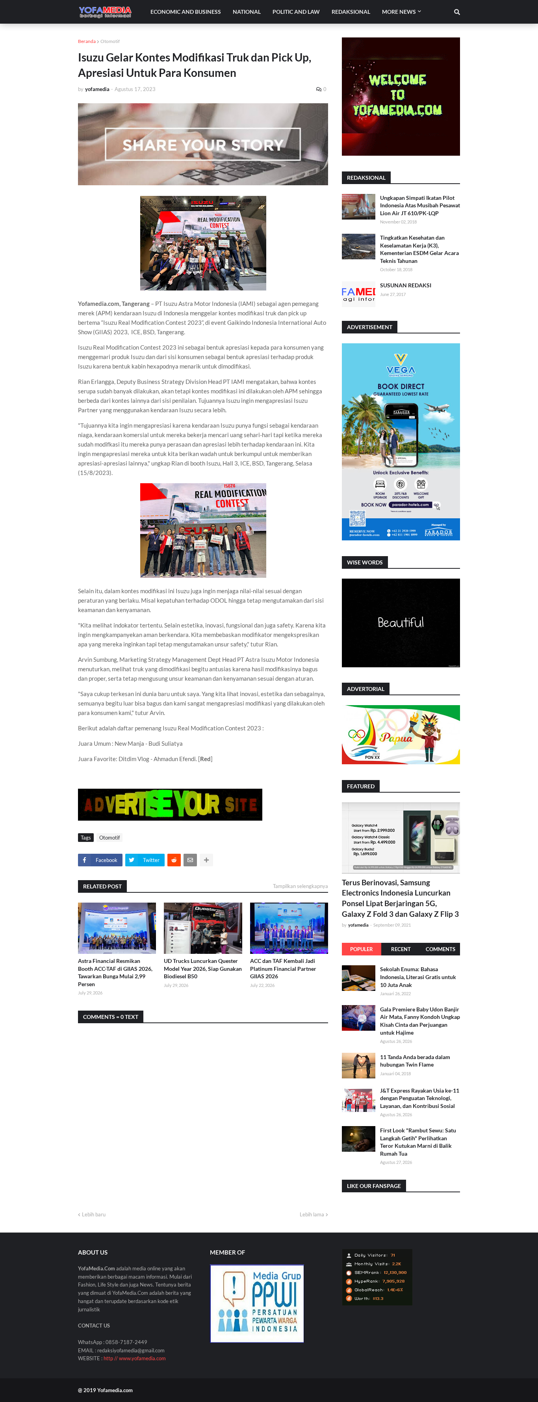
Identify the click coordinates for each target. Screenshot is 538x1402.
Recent (401, 949)
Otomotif (110, 41)
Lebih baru (94, 1214)
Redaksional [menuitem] (351, 11)
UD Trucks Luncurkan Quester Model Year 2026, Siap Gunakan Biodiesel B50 (203, 968)
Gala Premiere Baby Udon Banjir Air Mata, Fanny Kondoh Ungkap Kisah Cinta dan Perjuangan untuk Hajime (420, 1020)
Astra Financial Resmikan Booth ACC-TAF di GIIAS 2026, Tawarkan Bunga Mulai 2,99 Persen (115, 972)
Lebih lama (312, 1214)
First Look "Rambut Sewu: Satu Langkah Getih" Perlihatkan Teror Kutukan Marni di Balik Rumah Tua (418, 1141)
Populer (361, 949)
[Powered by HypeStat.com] (377, 1303)
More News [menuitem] (399, 11)
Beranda (87, 41)
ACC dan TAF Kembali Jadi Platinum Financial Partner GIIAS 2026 (283, 968)
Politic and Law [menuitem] (296, 11)
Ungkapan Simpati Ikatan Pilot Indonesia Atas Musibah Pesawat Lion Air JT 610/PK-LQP (420, 205)
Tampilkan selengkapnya (300, 886)
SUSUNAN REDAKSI (405, 285)
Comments (440, 949)
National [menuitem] (247, 11)
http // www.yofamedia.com (135, 1358)
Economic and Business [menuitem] (185, 11)
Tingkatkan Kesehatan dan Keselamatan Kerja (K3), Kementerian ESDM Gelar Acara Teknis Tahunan (419, 249)
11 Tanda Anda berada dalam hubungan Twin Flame (415, 1060)
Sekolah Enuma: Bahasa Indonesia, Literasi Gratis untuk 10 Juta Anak (418, 977)
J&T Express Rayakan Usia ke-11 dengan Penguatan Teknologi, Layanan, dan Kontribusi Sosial (419, 1098)
